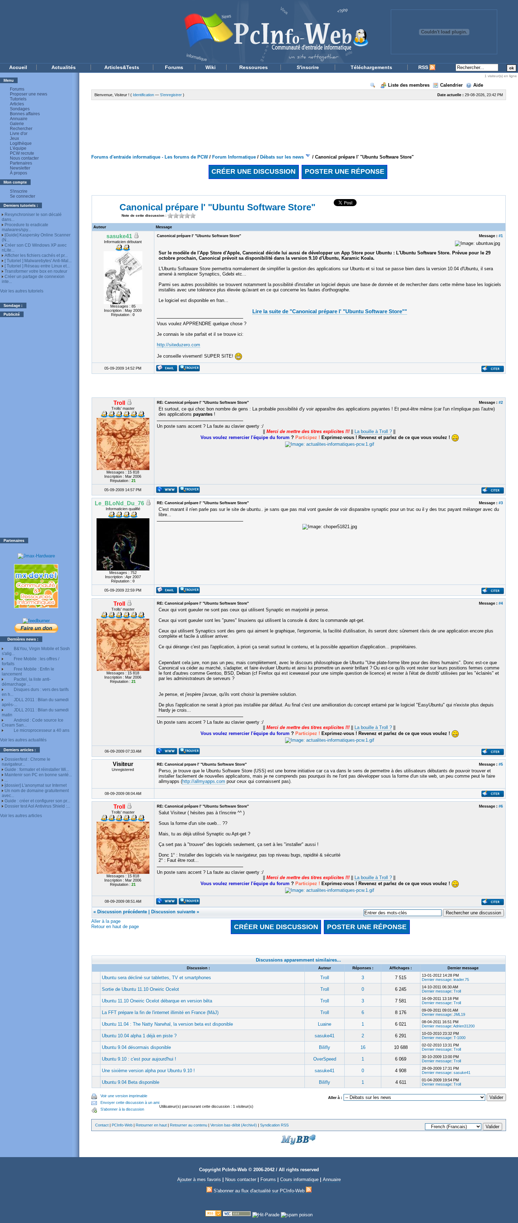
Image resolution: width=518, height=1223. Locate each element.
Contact (102, 1125)
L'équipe (18, 148)
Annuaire (18, 118)
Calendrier (451, 85)
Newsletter (20, 168)
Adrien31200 (464, 1026)
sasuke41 (324, 1035)
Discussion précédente (122, 911)
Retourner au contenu (188, 1125)
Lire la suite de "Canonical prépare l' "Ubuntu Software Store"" (329, 311)
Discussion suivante (173, 911)
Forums (174, 67)
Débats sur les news (282, 157)
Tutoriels (18, 99)
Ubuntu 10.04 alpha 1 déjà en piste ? (139, 1035)
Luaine (324, 1024)
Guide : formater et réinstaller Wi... (37, 769)
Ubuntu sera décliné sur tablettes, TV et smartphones (156, 977)
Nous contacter (24, 158)
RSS (424, 67)
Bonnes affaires (25, 113)
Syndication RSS (274, 1125)
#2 (501, 402)
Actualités (63, 67)
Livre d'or (18, 133)
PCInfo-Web (122, 1125)
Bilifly (324, 1047)
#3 (501, 503)
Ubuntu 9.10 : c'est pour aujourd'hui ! (139, 1059)
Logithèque (21, 143)
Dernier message (436, 979)
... (6, 780)
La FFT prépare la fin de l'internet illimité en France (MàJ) (160, 1012)
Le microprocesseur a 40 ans (41, 730)
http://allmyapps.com (203, 781)
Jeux (14, 138)
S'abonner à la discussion (122, 1109)
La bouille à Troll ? (373, 431)
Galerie (17, 123)
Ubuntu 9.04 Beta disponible (130, 1082)
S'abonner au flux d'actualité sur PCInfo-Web (259, 1190)
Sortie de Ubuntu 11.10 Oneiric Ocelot (140, 989)
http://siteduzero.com (178, 344)
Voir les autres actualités (23, 739)
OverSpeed (324, 1059)
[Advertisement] (36, 427)
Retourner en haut (151, 1125)
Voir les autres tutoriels (21, 291)
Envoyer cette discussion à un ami (129, 1102)
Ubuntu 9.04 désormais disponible (136, 1047)
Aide (478, 85)
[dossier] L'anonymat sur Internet (36, 785)
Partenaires (21, 163)
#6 (501, 806)
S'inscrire (308, 67)
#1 (501, 236)
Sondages (20, 108)
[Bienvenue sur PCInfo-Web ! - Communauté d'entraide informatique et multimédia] (188, 31)
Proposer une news (28, 94)
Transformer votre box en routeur (36, 271)
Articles (17, 103)
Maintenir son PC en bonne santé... (38, 774)
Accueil (18, 67)
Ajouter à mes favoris (199, 1179)
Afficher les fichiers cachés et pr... (36, 255)
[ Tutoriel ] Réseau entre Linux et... (37, 266)
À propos (18, 173)
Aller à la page (106, 921)
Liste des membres (409, 85)
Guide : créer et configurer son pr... (37, 800)
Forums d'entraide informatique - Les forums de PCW (149, 157)
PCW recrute (22, 153)
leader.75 (461, 979)
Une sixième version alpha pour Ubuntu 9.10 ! (148, 1070)
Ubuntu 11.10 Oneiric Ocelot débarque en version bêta (157, 1000)
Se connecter (22, 196)
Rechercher (21, 128)
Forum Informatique (234, 157)
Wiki (210, 67)
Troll (324, 977)
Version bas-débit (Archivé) (233, 1125)
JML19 (459, 1014)
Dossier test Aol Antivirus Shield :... (37, 806)
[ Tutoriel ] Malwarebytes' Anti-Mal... (38, 260)
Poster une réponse (344, 171)
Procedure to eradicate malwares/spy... (25, 227)
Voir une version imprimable (123, 1096)
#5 (501, 764)
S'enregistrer (171, 95)
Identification (143, 95)
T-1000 (459, 1038)
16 (362, 1047)
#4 (501, 603)
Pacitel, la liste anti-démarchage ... (26, 682)
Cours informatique (299, 1179)
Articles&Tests (121, 67)
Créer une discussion (253, 171)
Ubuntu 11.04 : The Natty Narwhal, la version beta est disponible (167, 1024)
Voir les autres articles (21, 815)
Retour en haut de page (115, 926)
